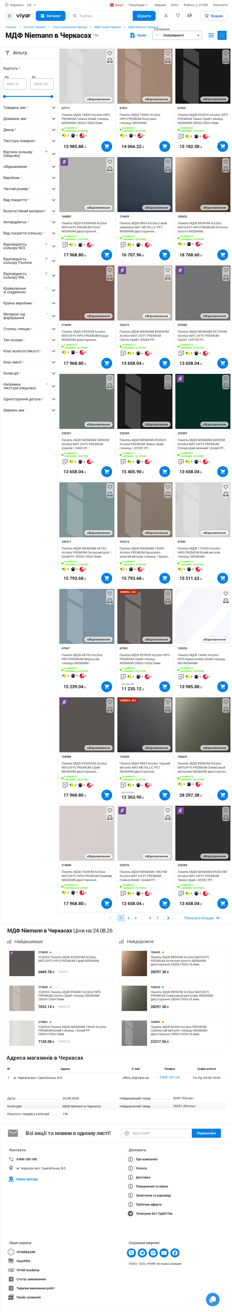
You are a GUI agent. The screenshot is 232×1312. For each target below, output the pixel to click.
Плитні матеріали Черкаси (70, 27)
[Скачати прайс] (138, 35)
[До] (42, 84)
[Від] (15, 84)
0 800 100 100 (170, 1077)
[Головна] (23, 16)
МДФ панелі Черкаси (107, 27)
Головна (10, 27)
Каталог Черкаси (35, 27)
